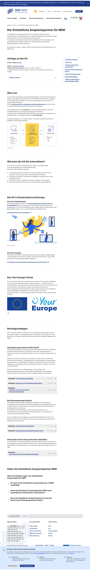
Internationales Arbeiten (35, 533)
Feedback (24, 516)
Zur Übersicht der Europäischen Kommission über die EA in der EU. (27, 262)
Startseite (9, 25)
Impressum (71, 553)
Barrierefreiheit (39, 545)
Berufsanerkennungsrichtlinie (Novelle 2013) (29, 431)
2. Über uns (68, 62)
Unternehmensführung (35, 530)
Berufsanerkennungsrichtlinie (25, 426)
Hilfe (14, 25)
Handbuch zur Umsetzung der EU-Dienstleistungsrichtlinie (19, 390)
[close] (87, 3)
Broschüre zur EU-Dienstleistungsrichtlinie (29, 383)
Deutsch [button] (41, 11)
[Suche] (35, 11)
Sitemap (52, 545)
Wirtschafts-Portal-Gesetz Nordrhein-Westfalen (24, 454)
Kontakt (50, 533)
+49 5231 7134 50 (18, 66)
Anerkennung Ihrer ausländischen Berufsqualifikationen (28, 104)
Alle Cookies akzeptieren (27, 565)
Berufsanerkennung (34, 535)
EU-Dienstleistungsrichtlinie (24, 378)
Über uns (50, 535)
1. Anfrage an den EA (71, 59)
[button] (32, 484)
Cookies (47, 545)
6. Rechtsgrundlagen (71, 77)
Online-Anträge (33, 526)
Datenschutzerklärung (39, 553)
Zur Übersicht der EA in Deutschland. (18, 212)
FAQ (49, 528)
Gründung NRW (33, 528)
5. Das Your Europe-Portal (72, 74)
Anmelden (79, 11)
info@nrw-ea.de (17, 62)
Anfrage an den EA (14, 77)
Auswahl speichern (12, 565)
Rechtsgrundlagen (53, 530)
